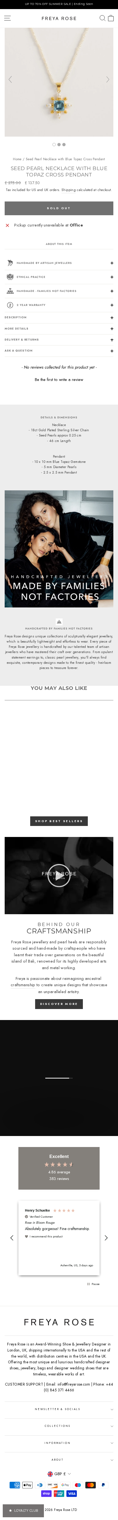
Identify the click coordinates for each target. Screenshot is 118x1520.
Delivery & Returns (22, 340)
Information (57, 1443)
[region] (59, 4)
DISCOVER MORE (59, 1004)
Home (17, 159)
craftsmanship (23, 985)
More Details (16, 329)
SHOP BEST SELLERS (59, 821)
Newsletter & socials (57, 1409)
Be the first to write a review (59, 380)
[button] (59, 379)
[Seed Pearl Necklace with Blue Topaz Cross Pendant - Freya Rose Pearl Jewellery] (59, 135)
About (58, 1460)
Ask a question (19, 351)
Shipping (68, 189)
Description (16, 317)
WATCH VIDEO (58, 1130)
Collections (58, 1426)
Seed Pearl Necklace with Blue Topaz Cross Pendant (65, 159)
